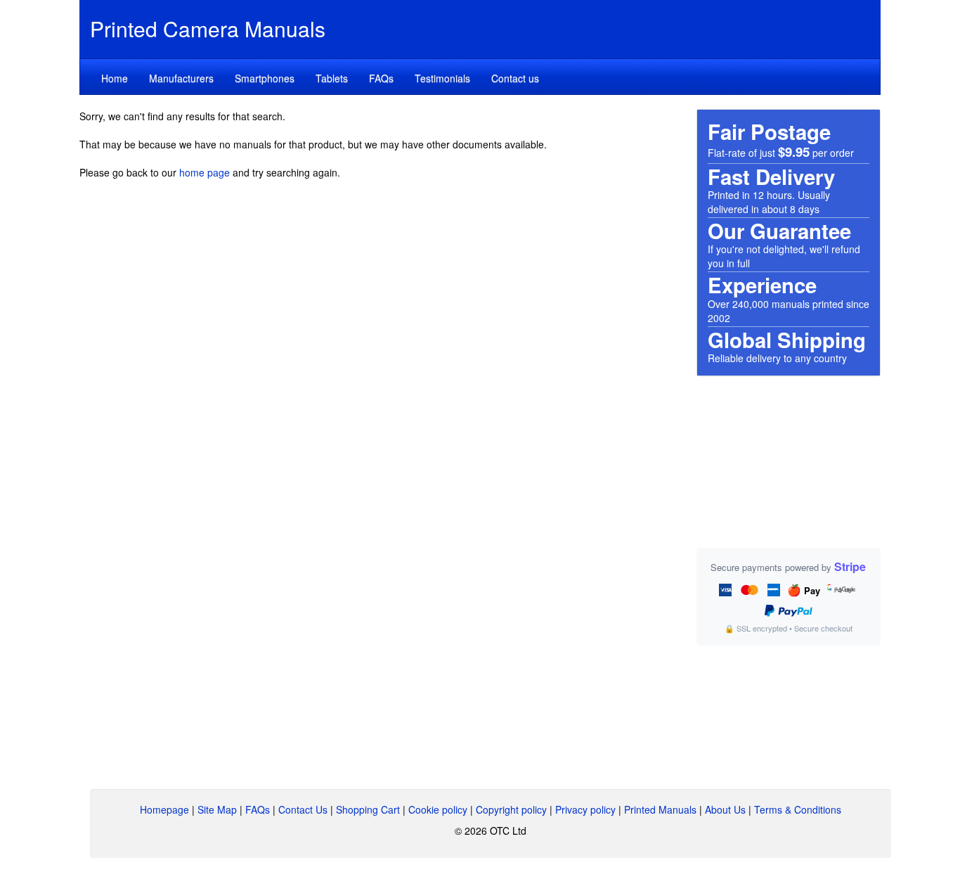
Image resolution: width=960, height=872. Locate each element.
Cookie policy (437, 809)
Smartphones (264, 78)
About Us (725, 809)
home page (204, 172)
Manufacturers (181, 78)
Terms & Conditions (797, 809)
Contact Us (302, 809)
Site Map (217, 809)
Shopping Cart (368, 809)
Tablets (332, 78)
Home (114, 78)
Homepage (164, 809)
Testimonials (442, 78)
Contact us (515, 78)
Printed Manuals (660, 809)
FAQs (381, 78)
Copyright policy (511, 809)
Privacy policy (585, 809)
